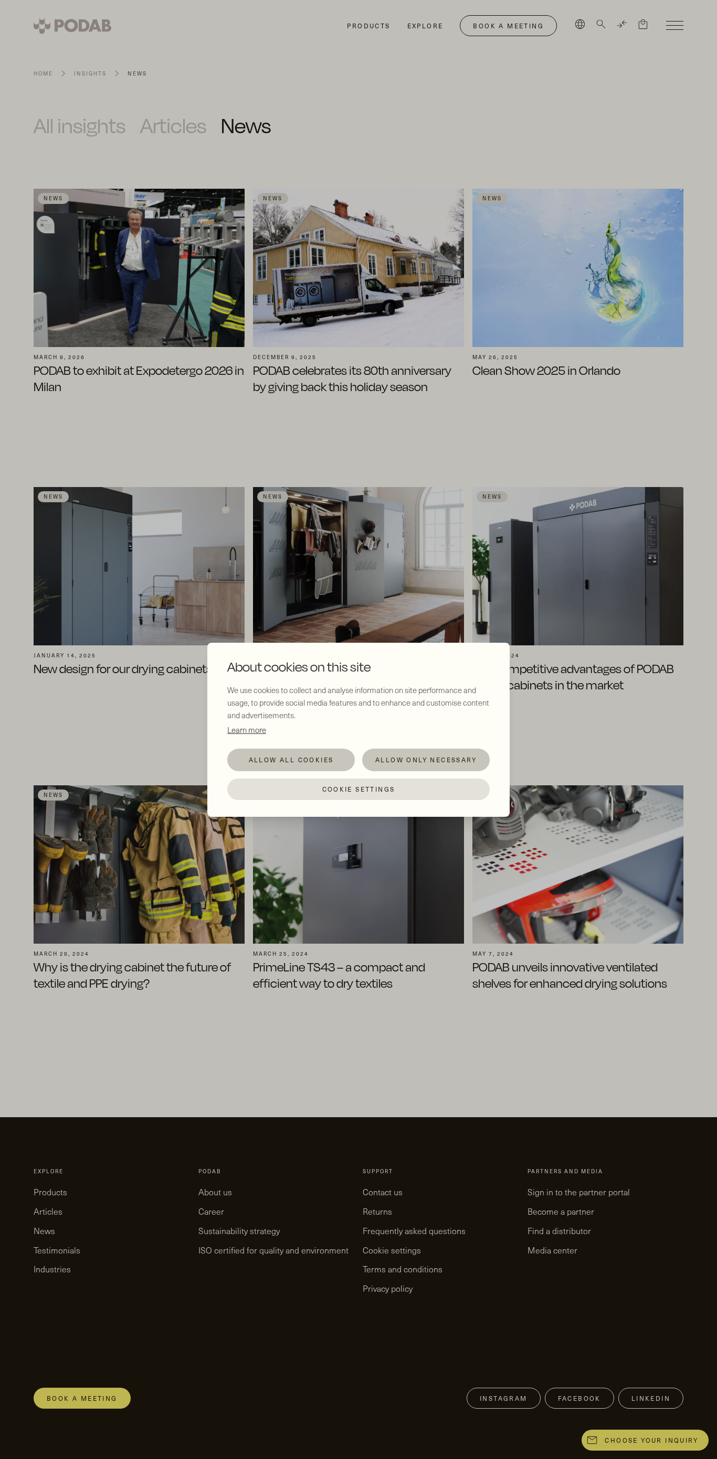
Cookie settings (358, 789)
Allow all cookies (291, 759)
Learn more (246, 730)
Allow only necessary (426, 759)
